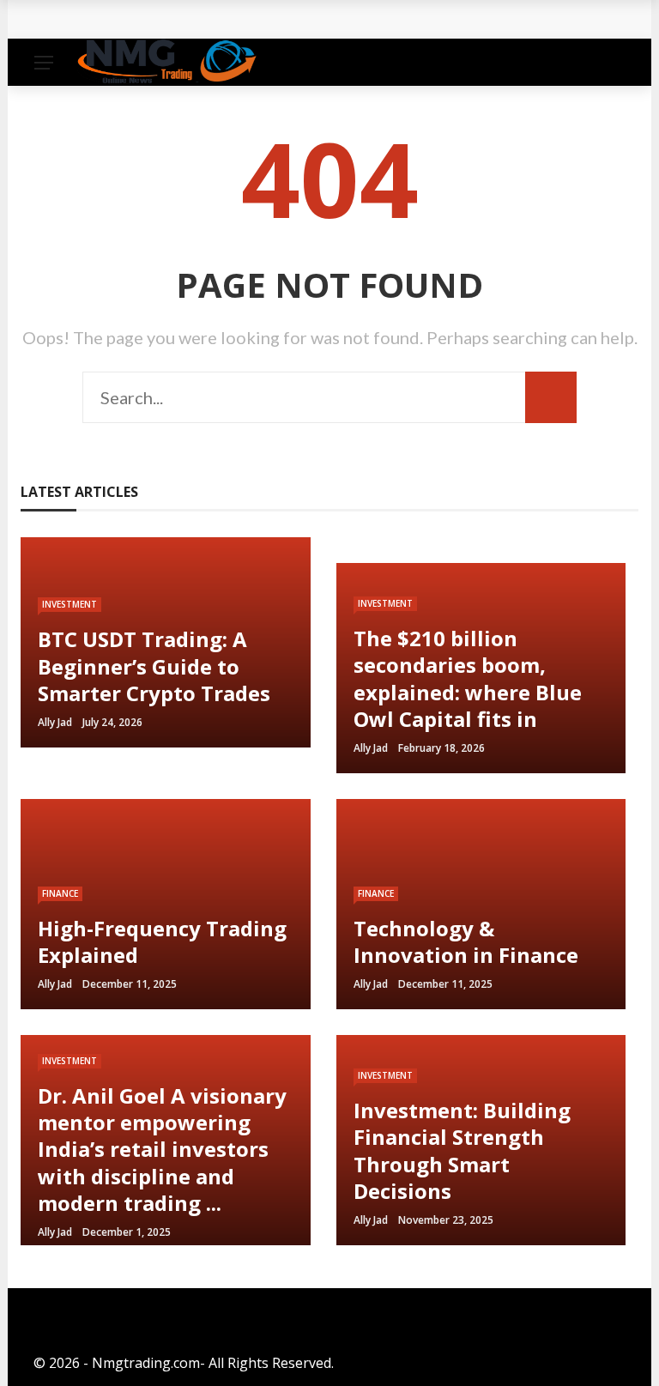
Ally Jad (55, 722)
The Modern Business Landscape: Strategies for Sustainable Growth (280, 19)
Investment (69, 604)
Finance (60, 893)
